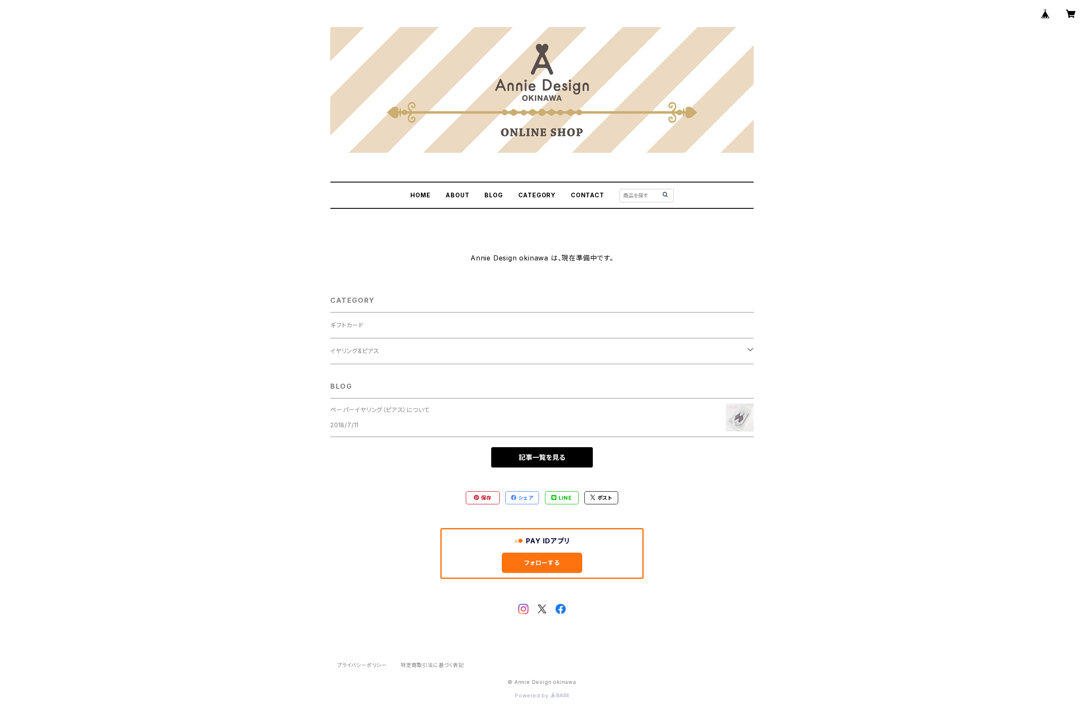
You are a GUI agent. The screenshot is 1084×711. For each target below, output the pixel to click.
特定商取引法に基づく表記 (432, 665)
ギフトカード (347, 325)
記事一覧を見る (542, 457)
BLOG (493, 195)
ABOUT (457, 195)
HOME (420, 195)
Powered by (532, 695)
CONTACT (587, 195)
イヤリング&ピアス (354, 350)
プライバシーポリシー (362, 665)
